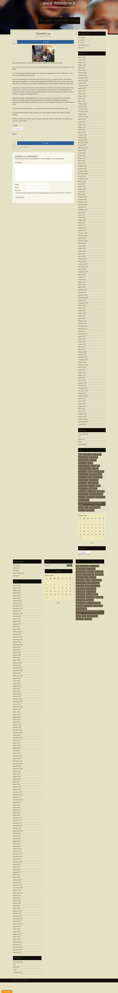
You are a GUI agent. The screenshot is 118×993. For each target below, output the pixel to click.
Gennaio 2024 (82, 137)
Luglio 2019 (81, 277)
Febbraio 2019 (82, 290)
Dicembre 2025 (82, 78)
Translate (89, 554)
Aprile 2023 (81, 161)
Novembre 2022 (83, 173)
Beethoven (93, 460)
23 (103, 531)
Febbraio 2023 (82, 166)
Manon (98, 485)
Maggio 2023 (82, 158)
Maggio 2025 (82, 96)
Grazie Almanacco (83, 45)
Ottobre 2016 (82, 362)
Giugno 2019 (82, 279)
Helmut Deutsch (93, 480)
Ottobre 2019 (82, 269)
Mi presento (75, 20)
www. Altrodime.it (59, 3)
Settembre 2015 (83, 396)
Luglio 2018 (81, 308)
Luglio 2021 (81, 215)
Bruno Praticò (82, 463)
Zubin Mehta (90, 510)
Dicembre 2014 (82, 419)
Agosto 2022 (82, 181)
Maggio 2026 (82, 65)
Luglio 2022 (81, 184)
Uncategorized (26, 147)
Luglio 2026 (81, 60)
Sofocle (81, 507)
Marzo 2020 (81, 256)
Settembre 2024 (83, 117)
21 (95, 531)
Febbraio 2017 (82, 352)
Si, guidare (81, 40)
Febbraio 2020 (82, 259)
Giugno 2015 (82, 404)
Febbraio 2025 (82, 104)
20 (92, 531)
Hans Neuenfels (83, 480)
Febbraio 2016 (82, 383)
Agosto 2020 (82, 243)
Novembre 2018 (83, 298)
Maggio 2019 (82, 282)
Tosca (86, 507)
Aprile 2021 (81, 223)
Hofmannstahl (83, 483)
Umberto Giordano (95, 507)
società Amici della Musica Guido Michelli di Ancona (90, 503)
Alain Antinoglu (97, 454)
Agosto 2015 (82, 398)
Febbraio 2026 (82, 73)
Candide (90, 463)
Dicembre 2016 (82, 357)
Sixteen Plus (25, 980)
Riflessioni (81, 439)
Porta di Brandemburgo (96, 494)
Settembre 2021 (83, 210)
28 (95, 534)
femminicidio (82, 477)
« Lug (91, 542)
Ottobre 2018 (82, 300)
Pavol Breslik (100, 491)
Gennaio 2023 (82, 168)
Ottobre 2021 (82, 207)
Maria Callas (82, 491)
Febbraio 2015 (82, 414)
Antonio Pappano (83, 460)
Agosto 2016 (82, 367)
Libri (79, 436)
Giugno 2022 (82, 186)
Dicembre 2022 (82, 171)
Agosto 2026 (82, 57)
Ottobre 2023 (82, 145)
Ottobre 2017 (82, 331)
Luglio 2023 (81, 153)
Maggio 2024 (82, 127)
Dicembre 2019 (82, 264)
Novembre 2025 (83, 80)
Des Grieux (95, 468)
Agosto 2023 (82, 150)
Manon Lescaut (83, 488)
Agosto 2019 (82, 274)
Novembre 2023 (83, 142)
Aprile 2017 (81, 347)
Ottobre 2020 (82, 238)
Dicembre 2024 (82, 109)
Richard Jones (90, 497)
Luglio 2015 (81, 401)
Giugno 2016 (82, 373)
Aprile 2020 (81, 254)
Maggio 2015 (82, 406)
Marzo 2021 (81, 225)
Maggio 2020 (82, 251)
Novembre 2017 (83, 329)
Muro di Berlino (91, 491)
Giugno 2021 (82, 217)
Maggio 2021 (82, 220)
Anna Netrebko (93, 457)
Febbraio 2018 (82, 321)
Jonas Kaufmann (83, 434)
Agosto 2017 (82, 336)
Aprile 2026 (81, 68)
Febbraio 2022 (82, 197)
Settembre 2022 (83, 179)
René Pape (82, 497)
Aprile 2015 (81, 409)
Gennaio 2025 (82, 106)
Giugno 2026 (82, 62)
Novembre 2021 (83, 205)
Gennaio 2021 (82, 230)
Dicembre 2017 (82, 326)
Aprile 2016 (81, 378)
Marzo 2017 (81, 349)
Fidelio (89, 477)
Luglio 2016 (81, 370)
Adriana (49, 36)
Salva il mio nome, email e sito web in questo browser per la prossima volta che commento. (44, 193)
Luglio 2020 (81, 246)
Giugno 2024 (82, 124)
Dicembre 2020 (82, 233)
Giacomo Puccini (97, 477)
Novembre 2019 (83, 267)
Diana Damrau (83, 471)
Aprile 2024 (81, 130)
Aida (80, 454)
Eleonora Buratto (83, 474)
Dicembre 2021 (82, 202)
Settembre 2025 (83, 86)
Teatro (80, 442)
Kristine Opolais (83, 485)
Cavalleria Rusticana (84, 466)
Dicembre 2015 (82, 388)
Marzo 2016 (81, 380)
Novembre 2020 (83, 236)
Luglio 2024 (81, 122)
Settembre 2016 (83, 365)
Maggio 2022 (82, 189)
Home (41, 20)
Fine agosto (81, 37)
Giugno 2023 (82, 155)
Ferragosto (81, 48)
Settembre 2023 (83, 148)
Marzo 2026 (81, 70)
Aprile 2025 (81, 99)
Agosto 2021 (82, 212)
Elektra (90, 471)
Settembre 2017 (83, 334)
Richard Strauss (100, 497)
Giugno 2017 (82, 342)
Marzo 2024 (81, 132)
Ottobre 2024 (82, 114)
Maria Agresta (93, 488)
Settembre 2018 (83, 303)
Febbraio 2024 (82, 135)
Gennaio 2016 (82, 385)
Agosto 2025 (82, 88)
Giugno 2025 (82, 93)
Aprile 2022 (81, 192)
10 (80, 528)
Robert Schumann (84, 500)
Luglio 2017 (81, 339)
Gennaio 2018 (82, 323)
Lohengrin (91, 485)
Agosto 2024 (82, 119)
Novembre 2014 (83, 422)
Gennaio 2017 (82, 354)
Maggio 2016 (82, 375)
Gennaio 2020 (82, 261)
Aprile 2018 (81, 316)
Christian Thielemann (84, 468)
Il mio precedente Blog (62, 20)
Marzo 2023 (81, 163)
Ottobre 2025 (82, 83)
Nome (17, 184)
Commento (18, 162)
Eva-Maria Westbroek (95, 474)
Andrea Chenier (83, 457)
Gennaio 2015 (82, 416)
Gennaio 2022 (82, 199)
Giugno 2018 (82, 310)
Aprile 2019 (81, 285)
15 (99, 528)
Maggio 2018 (82, 313)
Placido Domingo (83, 494)
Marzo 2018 (81, 318)
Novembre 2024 (83, 111)
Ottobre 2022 (82, 176)
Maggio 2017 (82, 344)
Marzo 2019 (81, 287)
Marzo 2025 (81, 101)
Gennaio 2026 (82, 75)
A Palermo (81, 42)
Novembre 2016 (83, 360)
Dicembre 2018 (82, 295)
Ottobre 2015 (82, 393)
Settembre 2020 (83, 241)
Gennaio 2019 (82, 292)
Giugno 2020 (82, 248)
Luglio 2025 (81, 91)
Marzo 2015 (81, 411)
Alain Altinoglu (87, 454)
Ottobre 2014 (82, 424)
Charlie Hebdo (95, 466)
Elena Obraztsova (98, 471)
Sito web (17, 190)
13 (92, 528)
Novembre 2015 (83, 391)
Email (17, 187)
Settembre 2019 (83, 272)
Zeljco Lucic (82, 510)
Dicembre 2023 (82, 140)
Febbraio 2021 (82, 228)
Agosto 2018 (82, 305)
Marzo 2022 (81, 194)
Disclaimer (49, 20)
